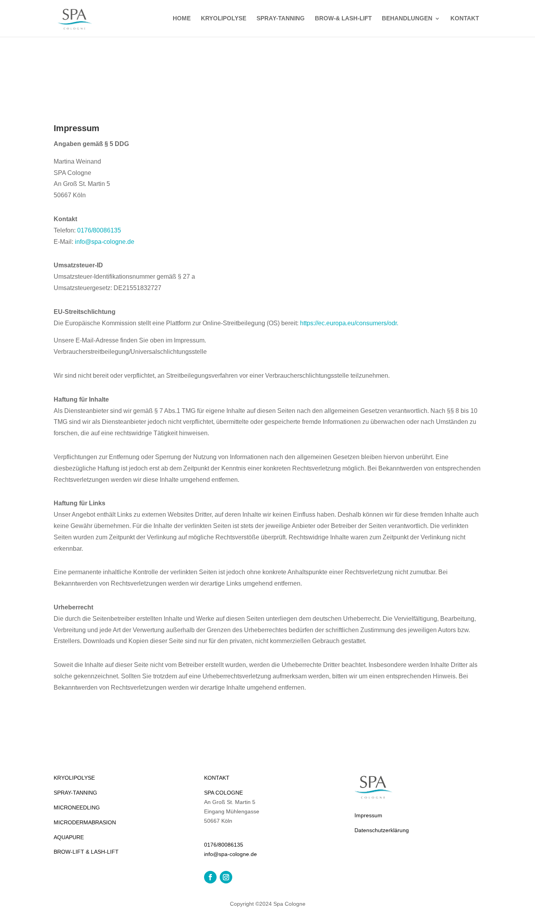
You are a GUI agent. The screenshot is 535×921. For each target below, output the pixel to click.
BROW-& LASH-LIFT (343, 19)
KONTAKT (464, 19)
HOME (182, 19)
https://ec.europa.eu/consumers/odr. (349, 323)
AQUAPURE (69, 837)
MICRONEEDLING (77, 807)
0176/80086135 (99, 230)
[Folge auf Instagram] (226, 877)
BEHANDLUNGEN (407, 19)
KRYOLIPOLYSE (223, 19)
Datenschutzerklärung (381, 830)
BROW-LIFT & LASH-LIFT (86, 852)
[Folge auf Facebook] (210, 877)
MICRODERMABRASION (85, 822)
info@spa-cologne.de (104, 241)
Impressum (368, 815)
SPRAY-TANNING (281, 19)
